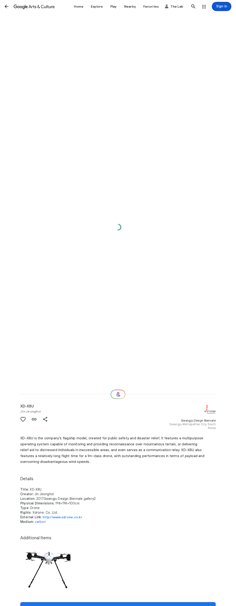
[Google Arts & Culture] (34, 6)
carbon (40, 522)
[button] (6, 6)
